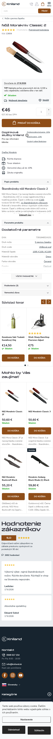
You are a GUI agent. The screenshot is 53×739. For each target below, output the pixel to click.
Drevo (48, 256)
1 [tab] (25, 365)
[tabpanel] (13, 335)
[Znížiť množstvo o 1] (48, 114)
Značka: (9, 152)
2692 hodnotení (11, 555)
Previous (43, 301)
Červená (47, 261)
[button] (13, 432)
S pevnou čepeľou (43, 242)
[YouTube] (21, 675)
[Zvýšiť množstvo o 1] (48, 110)
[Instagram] (13, 675)
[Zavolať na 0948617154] (31, 4)
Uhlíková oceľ (45, 247)
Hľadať (44, 11)
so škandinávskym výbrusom (34, 202)
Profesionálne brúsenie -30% (38, 132)
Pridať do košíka (29, 123)
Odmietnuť (14, 729)
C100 (41, 199)
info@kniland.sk (14, 664)
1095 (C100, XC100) (42, 251)
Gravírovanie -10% (34, 137)
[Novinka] (39, 461)
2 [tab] (28, 365)
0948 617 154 (12, 655)
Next (48, 301)
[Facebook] (5, 675)
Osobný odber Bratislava (36, 141)
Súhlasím (39, 730)
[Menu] (49, 4)
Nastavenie (26, 719)
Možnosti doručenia (18, 100)
